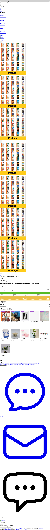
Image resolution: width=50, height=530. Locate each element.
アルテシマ (32, 338)
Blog (6, 364)
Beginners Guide (12, 364)
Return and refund (30, 363)
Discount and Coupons (12, 363)
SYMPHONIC (41, 321)
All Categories (33, 364)
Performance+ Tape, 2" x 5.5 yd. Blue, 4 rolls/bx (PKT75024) (44, 339)
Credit (16, 363)
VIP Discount (29, 364)
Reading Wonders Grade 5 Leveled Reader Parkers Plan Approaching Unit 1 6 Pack (5, 321)
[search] (0, 4)
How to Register (2, 363)
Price (8, 363)
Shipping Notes (2, 304)
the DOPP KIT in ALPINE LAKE (14, 321)
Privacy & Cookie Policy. (19, 528)
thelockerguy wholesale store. (7, 529)
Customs (23, 363)
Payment (18, 363)
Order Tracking (26, 363)
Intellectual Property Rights (36, 363)
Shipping (20, 363)
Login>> (3, 342)
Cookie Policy (26, 364)
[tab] (25, 281)
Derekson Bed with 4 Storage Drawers (34, 321)
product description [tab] (2, 280)
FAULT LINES (22, 321)
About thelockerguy (2, 364)
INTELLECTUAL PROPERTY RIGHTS (21, 529)
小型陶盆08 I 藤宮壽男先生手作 (14, 338)
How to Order (6, 363)
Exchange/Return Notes (3, 306)
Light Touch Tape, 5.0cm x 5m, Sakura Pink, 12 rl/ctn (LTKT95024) (24, 339)
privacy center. (41, 528)
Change (48, 289)
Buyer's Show (8, 364)
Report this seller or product (3, 275)
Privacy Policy (16, 364)
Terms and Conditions (21, 364)
